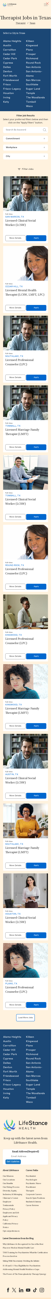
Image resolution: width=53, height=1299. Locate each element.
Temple (30, 93)
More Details (15, 238)
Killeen (30, 41)
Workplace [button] (25, 147)
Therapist (21, 23)
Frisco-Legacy (12, 89)
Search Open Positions (35, 1198)
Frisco (7, 84)
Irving (6, 97)
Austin (7, 45)
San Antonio (33, 67)
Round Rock (33, 63)
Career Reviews (32, 1205)
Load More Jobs (25, 1018)
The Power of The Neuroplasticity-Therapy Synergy (24, 1274)
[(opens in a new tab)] (8, 1290)
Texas (32, 23)
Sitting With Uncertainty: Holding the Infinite (21, 1261)
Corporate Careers (34, 1195)
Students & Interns (33, 1202)
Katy (6, 102)
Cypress (8, 63)
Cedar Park (10, 58)
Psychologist (31, 1180)
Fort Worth (10, 76)
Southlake (32, 84)
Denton (7, 71)
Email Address (25, 1152)
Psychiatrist (31, 1176)
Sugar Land (33, 89)
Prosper (31, 54)
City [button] (25, 156)
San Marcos (33, 80)
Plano (29, 50)
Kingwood (32, 45)
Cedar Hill (9, 54)
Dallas (7, 67)
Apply (36, 238)
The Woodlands (35, 97)
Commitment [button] (25, 138)
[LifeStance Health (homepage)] (9, 5)
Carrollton (9, 50)
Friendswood (11, 80)
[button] (8, 1176)
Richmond (32, 58)
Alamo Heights (12, 41)
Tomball (31, 102)
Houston (8, 93)
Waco (29, 106)
